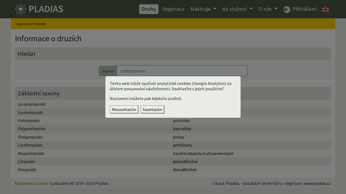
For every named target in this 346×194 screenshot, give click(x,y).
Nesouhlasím (124, 109)
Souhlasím (152, 109)
